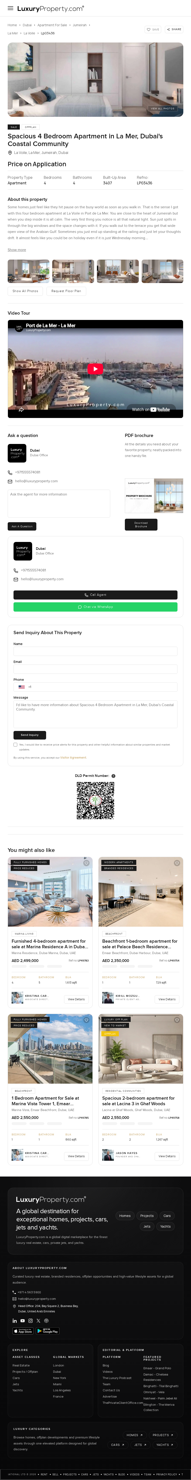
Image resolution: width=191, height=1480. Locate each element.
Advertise (110, 1396)
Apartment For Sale (52, 25)
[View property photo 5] (163, 271)
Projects (147, 1215)
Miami (57, 1384)
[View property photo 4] (118, 271)
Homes (125, 1215)
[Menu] (10, 8)
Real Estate (21, 1365)
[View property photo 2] (29, 271)
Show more (17, 250)
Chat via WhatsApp (98, 607)
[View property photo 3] (73, 271)
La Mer (13, 33)
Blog (106, 1365)
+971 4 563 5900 (29, 1292)
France (58, 1396)
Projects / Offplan (25, 1371)
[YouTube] (22, 1321)
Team (106, 1384)
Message (21, 697)
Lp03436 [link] (48, 33)
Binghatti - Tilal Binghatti (160, 1386)
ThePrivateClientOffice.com (120, 1403)
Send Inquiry (29, 735)
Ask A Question (22, 526)
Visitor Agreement (73, 758)
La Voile (29, 33)
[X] (38, 1321)
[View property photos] (95, 79)
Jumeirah (80, 25)
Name (18, 644)
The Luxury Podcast (117, 1378)
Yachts (165, 1226)
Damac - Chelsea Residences (155, 1377)
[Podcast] (46, 1321)
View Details (76, 999)
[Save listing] (86, 863)
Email (18, 661)
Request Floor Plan (66, 291)
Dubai (27, 25)
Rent (44, 1474)
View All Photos (162, 108)
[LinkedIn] (15, 1321)
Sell (56, 1474)
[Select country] (22, 687)
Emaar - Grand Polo (157, 1368)
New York (59, 1378)
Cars (167, 1215)
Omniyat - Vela (153, 1392)
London (58, 1365)
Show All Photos (25, 291)
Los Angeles (62, 1390)
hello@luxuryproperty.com (37, 1299)
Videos (108, 1371)
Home (12, 25)
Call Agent (98, 595)
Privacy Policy (166, 1474)
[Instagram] (30, 1321)
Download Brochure (141, 524)
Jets (147, 1226)
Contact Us (111, 1390)
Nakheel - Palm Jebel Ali (160, 1398)
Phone (19, 679)
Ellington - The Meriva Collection (158, 1407)
